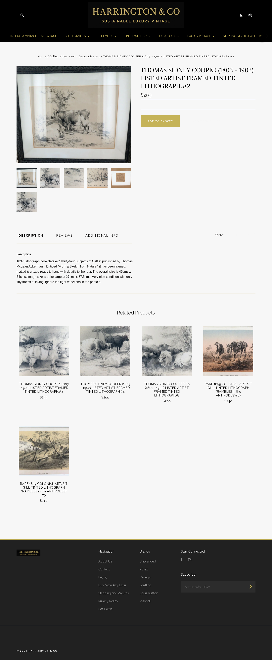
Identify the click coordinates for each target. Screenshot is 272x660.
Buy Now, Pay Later (112, 585)
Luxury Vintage (199, 36)
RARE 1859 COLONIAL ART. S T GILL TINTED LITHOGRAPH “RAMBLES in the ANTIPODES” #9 (44, 489)
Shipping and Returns (113, 593)
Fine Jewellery (136, 36)
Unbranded (148, 561)
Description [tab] (31, 235)
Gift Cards (105, 609)
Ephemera (105, 36)
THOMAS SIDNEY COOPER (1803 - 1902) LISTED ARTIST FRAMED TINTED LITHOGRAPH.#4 (105, 387)
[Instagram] (189, 560)
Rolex (144, 569)
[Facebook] (181, 560)
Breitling (145, 585)
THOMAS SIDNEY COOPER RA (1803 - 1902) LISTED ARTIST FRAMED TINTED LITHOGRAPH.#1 (167, 389)
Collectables (75, 36)
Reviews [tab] (64, 235)
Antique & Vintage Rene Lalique (33, 36)
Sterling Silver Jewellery (243, 36)
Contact (104, 569)
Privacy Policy (108, 601)
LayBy (103, 577)
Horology (167, 36)
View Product (43, 351)
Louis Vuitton (149, 593)
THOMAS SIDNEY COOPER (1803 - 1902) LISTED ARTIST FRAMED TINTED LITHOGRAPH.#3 (44, 387)
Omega (145, 577)
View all (145, 601)
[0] (250, 15)
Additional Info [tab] (101, 235)
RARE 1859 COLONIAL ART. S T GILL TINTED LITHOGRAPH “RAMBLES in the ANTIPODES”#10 (228, 389)
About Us (105, 561)
